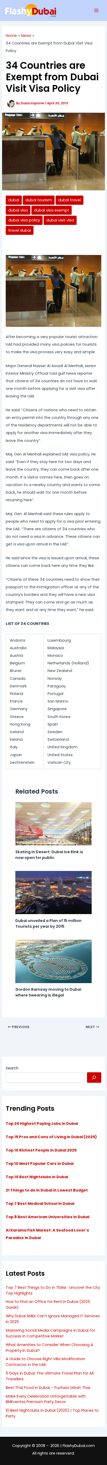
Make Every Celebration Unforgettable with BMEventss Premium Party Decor (46, 1399)
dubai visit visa (60, 220)
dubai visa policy (24, 220)
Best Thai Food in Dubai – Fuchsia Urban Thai (48, 1387)
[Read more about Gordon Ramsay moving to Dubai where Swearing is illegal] (53, 961)
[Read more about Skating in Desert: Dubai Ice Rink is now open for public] (53, 823)
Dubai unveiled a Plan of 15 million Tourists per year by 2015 (48, 923)
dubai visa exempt (51, 210)
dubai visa (18, 210)
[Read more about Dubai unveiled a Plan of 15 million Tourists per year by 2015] (53, 892)
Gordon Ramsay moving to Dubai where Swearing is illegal (48, 992)
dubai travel (69, 200)
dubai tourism (38, 200)
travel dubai (19, 230)
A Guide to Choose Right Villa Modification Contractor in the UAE (45, 1361)
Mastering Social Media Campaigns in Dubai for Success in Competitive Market (50, 1333)
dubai (13, 200)
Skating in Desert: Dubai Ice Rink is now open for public (49, 854)
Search (12, 1068)
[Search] (94, 1077)
